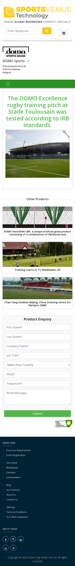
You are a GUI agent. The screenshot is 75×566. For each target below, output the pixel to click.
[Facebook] (6, 539)
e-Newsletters (13, 477)
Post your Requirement (18, 450)
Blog (8, 485)
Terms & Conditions (16, 512)
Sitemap (10, 507)
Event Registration (15, 455)
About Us (11, 494)
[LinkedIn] (21, 539)
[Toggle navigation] (64, 32)
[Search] (47, 31)
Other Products (38, 199)
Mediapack (12, 467)
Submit (37, 414)
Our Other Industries (17, 516)
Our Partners (13, 489)
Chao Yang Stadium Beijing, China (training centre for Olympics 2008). (38, 304)
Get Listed (11, 462)
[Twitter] (13, 541)
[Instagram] (6, 548)
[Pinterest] (13, 548)
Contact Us (12, 499)
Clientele (11, 472)
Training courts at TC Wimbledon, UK (37, 270)
